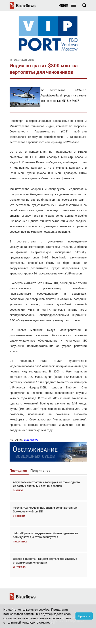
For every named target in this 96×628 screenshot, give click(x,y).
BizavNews (30, 439)
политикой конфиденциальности (30, 622)
